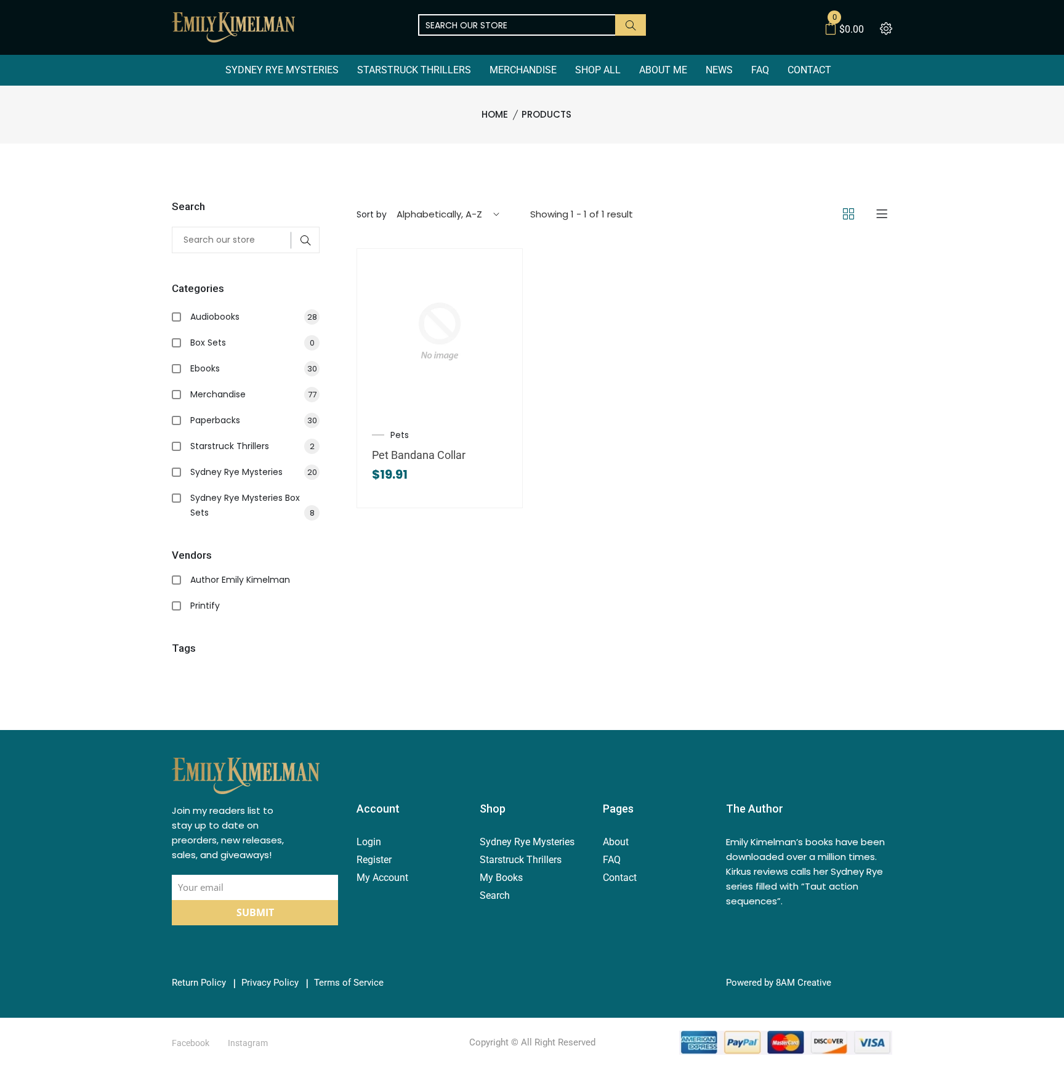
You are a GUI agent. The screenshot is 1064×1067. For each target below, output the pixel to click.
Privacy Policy (270, 983)
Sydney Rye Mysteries (282, 70)
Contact (809, 70)
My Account (382, 877)
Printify (205, 605)
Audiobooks (253, 316)
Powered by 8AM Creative (778, 983)
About (616, 842)
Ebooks (253, 368)
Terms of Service (349, 983)
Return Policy (199, 983)
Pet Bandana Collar (418, 454)
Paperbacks (253, 420)
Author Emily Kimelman (240, 580)
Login (369, 842)
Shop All (598, 70)
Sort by (372, 214)
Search (495, 895)
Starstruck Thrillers (414, 70)
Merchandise (523, 70)
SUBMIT (255, 912)
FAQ (760, 70)
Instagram (248, 1043)
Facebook (190, 1043)
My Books (501, 877)
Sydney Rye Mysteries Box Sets (252, 505)
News (719, 70)
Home (495, 114)
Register (374, 860)
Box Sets (252, 342)
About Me (663, 70)
